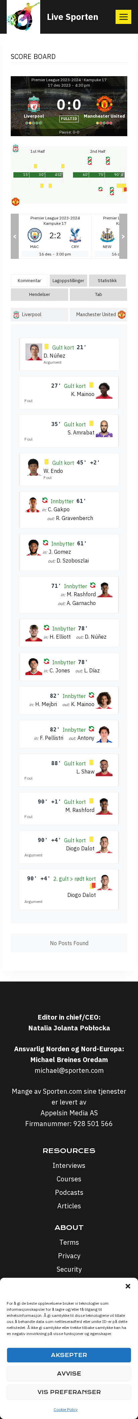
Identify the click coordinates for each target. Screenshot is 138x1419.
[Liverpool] (34, 109)
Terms (69, 1242)
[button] (128, 1286)
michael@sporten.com (69, 1070)
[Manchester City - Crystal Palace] (55, 236)
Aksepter (69, 1355)
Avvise (69, 1373)
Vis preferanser (69, 1392)
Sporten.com (63, 1091)
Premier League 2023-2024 (56, 79)
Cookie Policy (66, 1409)
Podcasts (69, 1192)
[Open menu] (123, 17)
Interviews (69, 1165)
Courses (69, 1178)
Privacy (69, 1255)
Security (69, 1269)
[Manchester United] (104, 109)
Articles (69, 1205)
